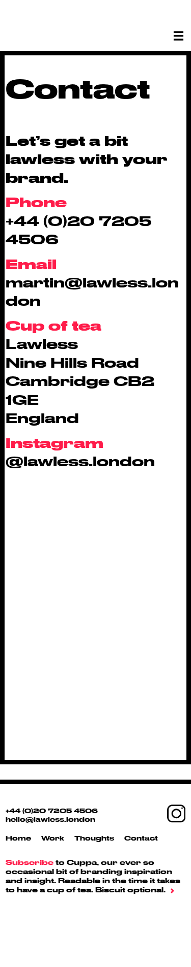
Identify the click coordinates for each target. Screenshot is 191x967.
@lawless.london (80, 461)
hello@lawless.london (50, 819)
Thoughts (94, 838)
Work (52, 838)
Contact (141, 838)
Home (18, 838)
